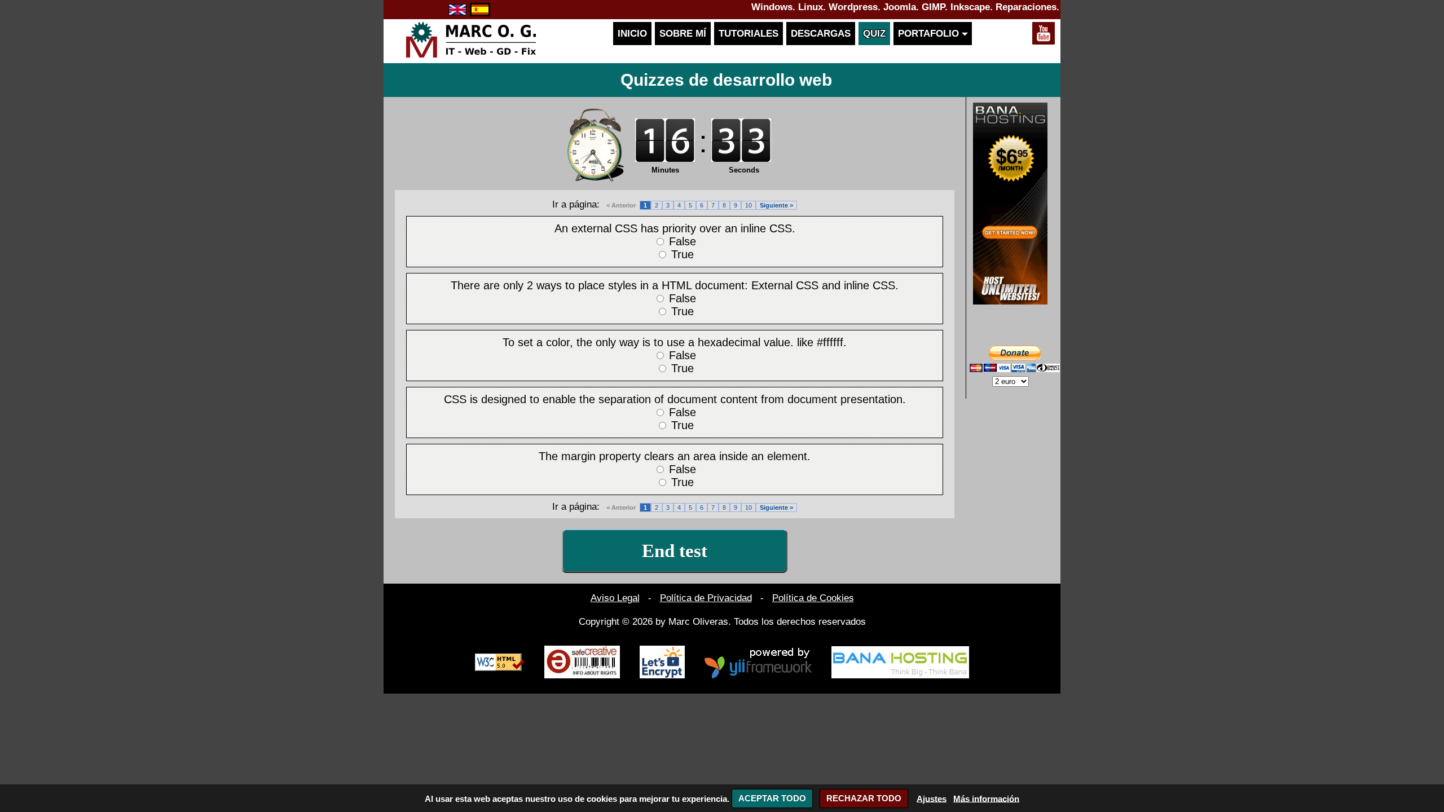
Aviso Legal (615, 597)
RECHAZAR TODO (863, 798)
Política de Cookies (813, 597)
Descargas (821, 33)
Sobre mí (682, 33)
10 (748, 205)
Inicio (632, 33)
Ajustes (931, 798)
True (682, 254)
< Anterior (621, 205)
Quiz (874, 33)
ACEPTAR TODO (772, 798)
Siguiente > (776, 205)
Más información (986, 798)
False (682, 241)
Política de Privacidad (706, 597)
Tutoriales (748, 33)
